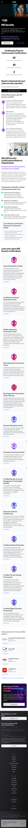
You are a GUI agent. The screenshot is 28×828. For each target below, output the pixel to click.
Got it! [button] (21, 823)
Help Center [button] (14, 808)
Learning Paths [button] (14, 788)
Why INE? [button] (14, 778)
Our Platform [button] (14, 765)
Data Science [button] (14, 784)
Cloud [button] (14, 786)
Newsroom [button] (14, 769)
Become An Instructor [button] (14, 763)
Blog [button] (14, 771)
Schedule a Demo (14, 718)
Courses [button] (14, 790)
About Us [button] (14, 757)
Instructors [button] (14, 792)
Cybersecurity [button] (14, 782)
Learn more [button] (5, 823)
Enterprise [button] (14, 801)
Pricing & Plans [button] (14, 799)
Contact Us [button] (14, 759)
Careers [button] (14, 761)
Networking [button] (14, 780)
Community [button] (14, 767)
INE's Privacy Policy (8, 740)
